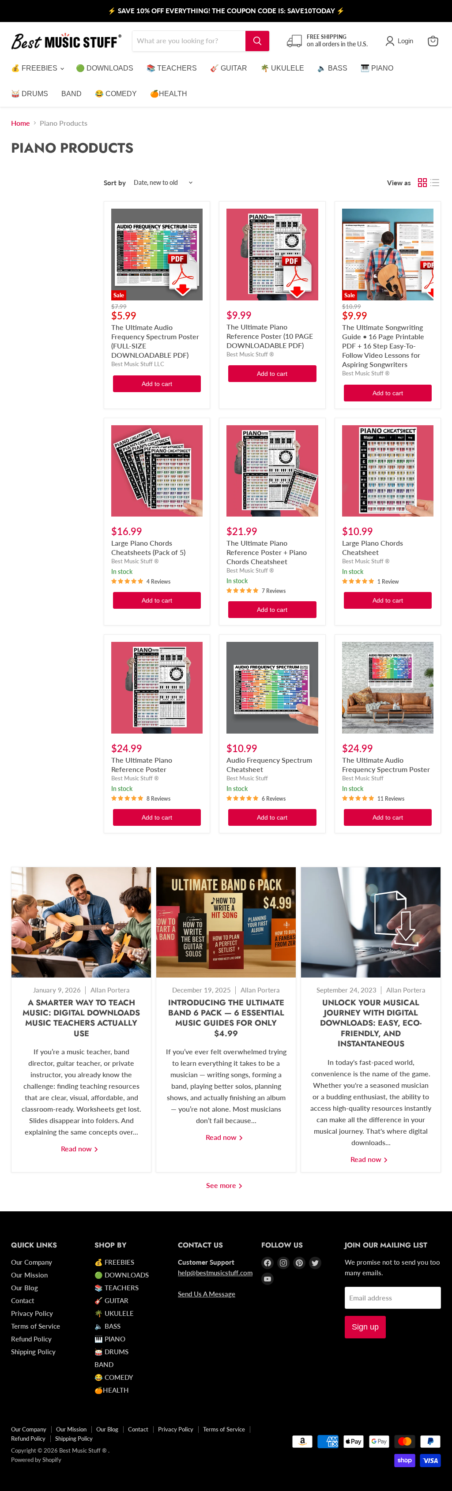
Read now (77, 1148)
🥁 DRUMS (29, 93)
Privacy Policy (32, 1313)
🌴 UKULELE (282, 68)
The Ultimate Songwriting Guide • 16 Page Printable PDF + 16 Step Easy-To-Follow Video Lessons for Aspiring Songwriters (383, 345)
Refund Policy (31, 1339)
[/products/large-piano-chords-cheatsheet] (387, 471)
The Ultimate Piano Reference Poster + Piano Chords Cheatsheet (266, 552)
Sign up (365, 1326)
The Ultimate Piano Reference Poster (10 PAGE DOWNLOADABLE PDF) (269, 335)
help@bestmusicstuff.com (215, 1273)
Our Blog (24, 1288)
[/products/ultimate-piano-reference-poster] (157, 687)
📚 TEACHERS (172, 68)
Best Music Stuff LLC (137, 363)
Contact (22, 1300)
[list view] (435, 182)
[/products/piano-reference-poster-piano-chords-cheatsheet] (272, 471)
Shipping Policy (33, 1352)
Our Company (31, 1262)
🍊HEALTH (168, 93)
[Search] (257, 41)
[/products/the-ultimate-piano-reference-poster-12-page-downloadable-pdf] (272, 254)
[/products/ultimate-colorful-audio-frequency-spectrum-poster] (387, 687)
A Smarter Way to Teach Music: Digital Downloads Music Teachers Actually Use (81, 1018)
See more (222, 1185)
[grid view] (422, 182)
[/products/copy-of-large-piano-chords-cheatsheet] (157, 471)
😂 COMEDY (116, 93)
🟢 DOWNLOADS (104, 68)
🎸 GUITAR (228, 68)
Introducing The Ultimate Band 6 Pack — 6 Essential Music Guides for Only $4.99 (226, 1018)
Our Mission (29, 1275)
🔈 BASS (332, 68)
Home (20, 123)
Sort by (115, 183)
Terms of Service (35, 1326)
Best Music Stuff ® (250, 354)
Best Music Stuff (247, 778)
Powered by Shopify (36, 1459)
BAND (71, 93)
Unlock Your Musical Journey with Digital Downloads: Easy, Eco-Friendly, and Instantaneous (371, 1023)
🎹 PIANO (377, 68)
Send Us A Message (206, 1294)
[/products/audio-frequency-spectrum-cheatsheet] (272, 687)
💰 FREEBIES (35, 68)
